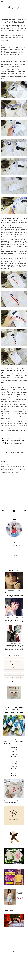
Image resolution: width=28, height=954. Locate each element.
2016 (13, 766)
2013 (14, 771)
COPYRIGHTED (14, 951)
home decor (14, 661)
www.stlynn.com (14, 434)
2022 (14, 756)
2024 (13, 753)
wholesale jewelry (8, 910)
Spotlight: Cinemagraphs (14, 591)
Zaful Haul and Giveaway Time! (14, 643)
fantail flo (12, 949)
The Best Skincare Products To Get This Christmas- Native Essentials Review (14, 709)
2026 (13, 749)
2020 (13, 759)
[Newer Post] (3, 511)
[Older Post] (25, 511)
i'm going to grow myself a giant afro (14, 617)
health (14, 670)
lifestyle (14, 658)
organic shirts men (8, 438)
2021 (13, 758)
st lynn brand (12, 440)
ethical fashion (14, 674)
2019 (13, 761)
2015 (14, 768)
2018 (13, 763)
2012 (14, 773)
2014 (14, 770)
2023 (13, 754)
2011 (14, 775)
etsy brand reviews (14, 677)
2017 (13, 765)
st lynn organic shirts (20, 440)
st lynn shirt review (11, 443)
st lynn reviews (18, 442)
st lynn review (11, 442)
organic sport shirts (17, 438)
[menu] (2, 2)
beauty (14, 667)
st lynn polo (4, 442)
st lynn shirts (19, 443)
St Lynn (11, 32)
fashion (14, 664)
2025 (13, 751)
